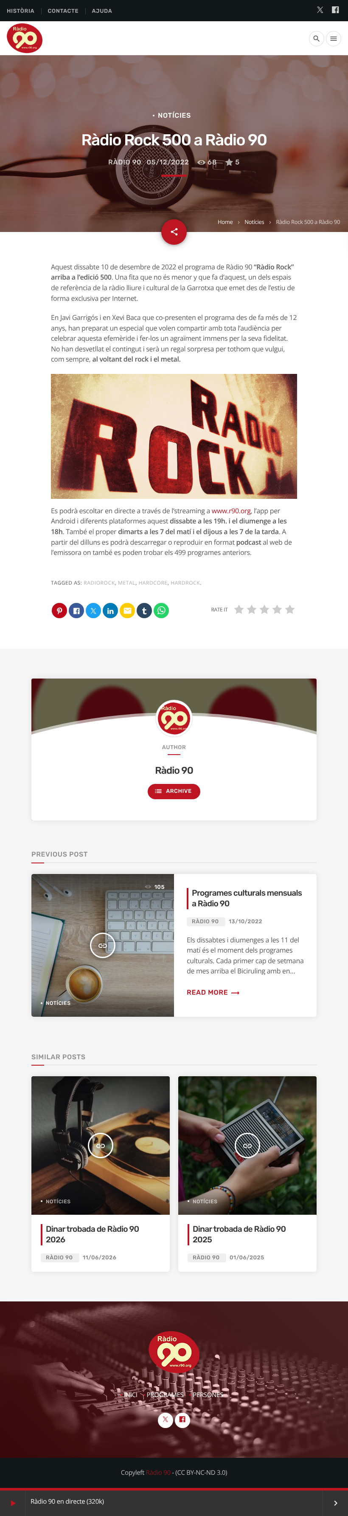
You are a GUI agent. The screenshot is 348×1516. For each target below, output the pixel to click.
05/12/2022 (168, 162)
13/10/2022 (245, 922)
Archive (172, 791)
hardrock (185, 582)
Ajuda (102, 11)
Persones (208, 1395)
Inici (131, 1395)
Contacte (63, 11)
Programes (165, 1395)
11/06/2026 (99, 1258)
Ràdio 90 (124, 162)
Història (20, 11)
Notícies (254, 222)
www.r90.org (231, 510)
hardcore (152, 582)
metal (126, 582)
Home (225, 222)
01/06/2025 (247, 1258)
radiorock (99, 582)
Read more (213, 992)
